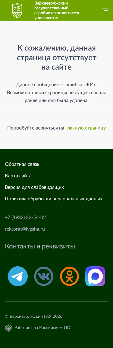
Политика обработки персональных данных (53, 198)
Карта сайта (18, 175)
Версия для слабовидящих (34, 187)
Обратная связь (22, 164)
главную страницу (85, 128)
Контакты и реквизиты (40, 246)
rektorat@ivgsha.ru (25, 229)
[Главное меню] (103, 10)
